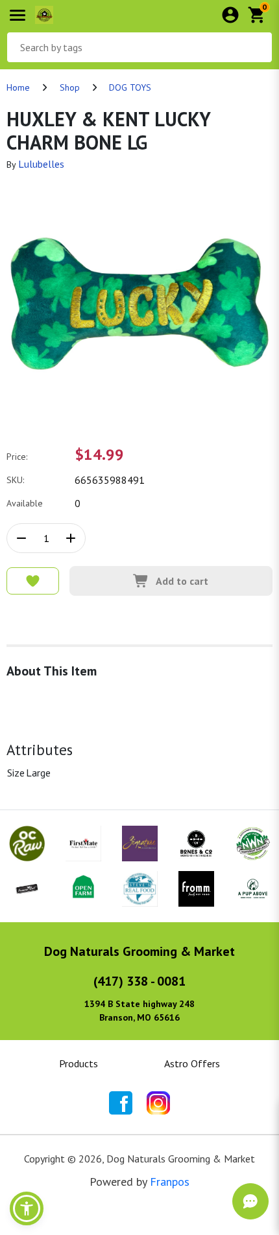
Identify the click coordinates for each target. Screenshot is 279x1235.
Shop (70, 87)
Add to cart (182, 580)
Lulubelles (41, 163)
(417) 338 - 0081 (139, 981)
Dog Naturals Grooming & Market (139, 951)
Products (78, 1063)
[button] (26, 1208)
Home (18, 87)
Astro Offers (192, 1063)
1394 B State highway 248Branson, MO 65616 (139, 1010)
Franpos (169, 1181)
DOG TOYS (130, 87)
